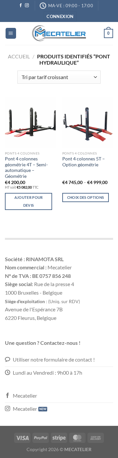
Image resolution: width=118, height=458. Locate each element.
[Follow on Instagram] (27, 5)
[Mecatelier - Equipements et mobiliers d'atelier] (59, 33)
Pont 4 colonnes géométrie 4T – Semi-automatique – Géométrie (26, 167)
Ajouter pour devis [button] (28, 201)
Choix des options (85, 197)
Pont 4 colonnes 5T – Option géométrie (83, 161)
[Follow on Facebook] (21, 5)
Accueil (19, 56)
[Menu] (11, 33)
